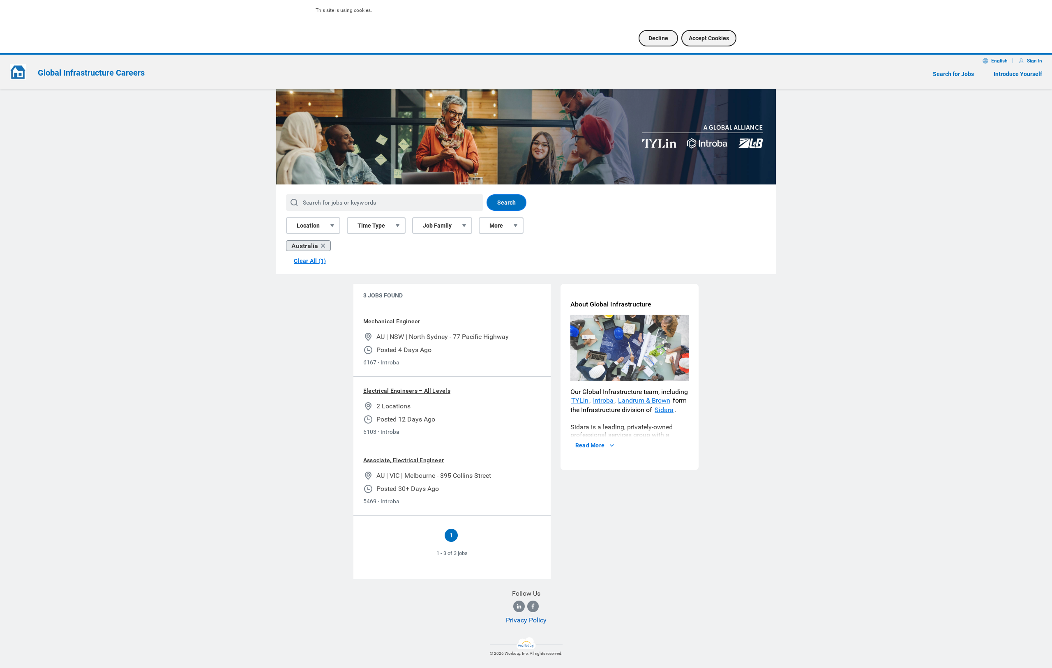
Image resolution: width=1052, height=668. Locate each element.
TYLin (579, 400)
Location (308, 225)
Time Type (371, 225)
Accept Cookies (709, 38)
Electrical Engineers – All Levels (406, 390)
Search (506, 202)
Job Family (437, 225)
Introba (603, 400)
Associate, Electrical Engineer (403, 460)
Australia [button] (304, 246)
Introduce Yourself (1018, 74)
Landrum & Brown (644, 400)
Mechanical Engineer (391, 321)
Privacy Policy (526, 620)
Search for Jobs (953, 74)
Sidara (664, 410)
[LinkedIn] (519, 606)
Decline (658, 38)
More (496, 225)
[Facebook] (533, 606)
